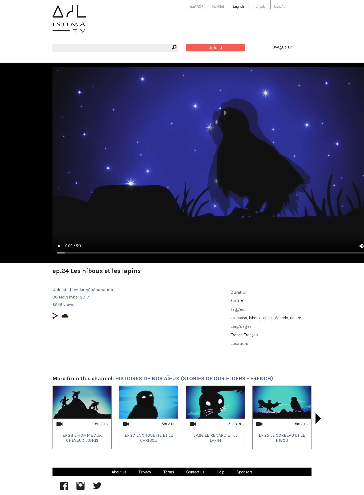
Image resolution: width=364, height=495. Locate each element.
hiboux (254, 317)
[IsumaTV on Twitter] (97, 488)
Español (280, 6)
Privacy (145, 471)
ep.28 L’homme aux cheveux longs (82, 438)
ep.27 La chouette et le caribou (149, 438)
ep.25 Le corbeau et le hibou (282, 438)
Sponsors (245, 471)
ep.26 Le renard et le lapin (215, 438)
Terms (168, 471)
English (238, 6)
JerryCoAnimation (96, 289)
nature (295, 317)
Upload (215, 47)
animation (238, 317)
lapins (267, 317)
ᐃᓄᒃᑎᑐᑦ (196, 6)
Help (220, 471)
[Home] (69, 23)
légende (281, 317)
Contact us (195, 471)
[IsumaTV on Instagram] (80, 488)
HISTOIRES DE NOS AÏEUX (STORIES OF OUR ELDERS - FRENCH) (194, 378)
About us (119, 471)
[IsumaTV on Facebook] (64, 488)
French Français (244, 334)
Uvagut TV (282, 47)
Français (259, 6)
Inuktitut (218, 6)
